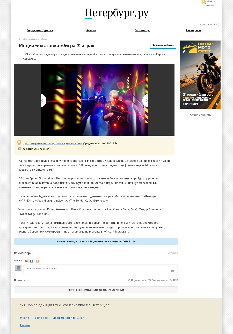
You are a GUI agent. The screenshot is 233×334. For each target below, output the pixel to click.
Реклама (25, 325)
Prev (44, 101)
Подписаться (159, 280)
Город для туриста (40, 30)
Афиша (91, 30)
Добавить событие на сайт (69, 317)
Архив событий (201, 115)
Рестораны (193, 30)
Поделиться (138, 280)
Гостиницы (142, 30)
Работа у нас (41, 317)
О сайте (24, 317)
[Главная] (116, 13)
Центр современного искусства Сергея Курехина (52, 143)
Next (145, 101)
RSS (175, 280)
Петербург (23, 39)
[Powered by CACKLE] (173, 252)
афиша (34, 39)
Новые (18, 280)
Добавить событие (163, 45)
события (43, 39)
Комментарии (23, 252)
